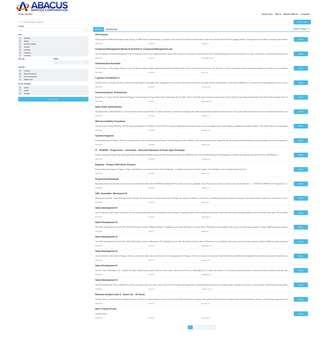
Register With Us (291, 14)
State (20, 34)
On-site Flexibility (24, 84)
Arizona (26, 47)
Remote (27, 93)
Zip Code (21, 59)
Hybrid (26, 90)
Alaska (26, 41)
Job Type (21, 67)
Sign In (278, 14)
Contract (27, 71)
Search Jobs (267, 14)
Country (21, 26)
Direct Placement (30, 74)
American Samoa (30, 44)
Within (56, 59)
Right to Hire (28, 80)
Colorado (27, 56)
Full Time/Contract (30, 77)
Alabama (27, 38)
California (27, 53)
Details (300, 39)
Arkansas (27, 50)
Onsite (26, 88)
